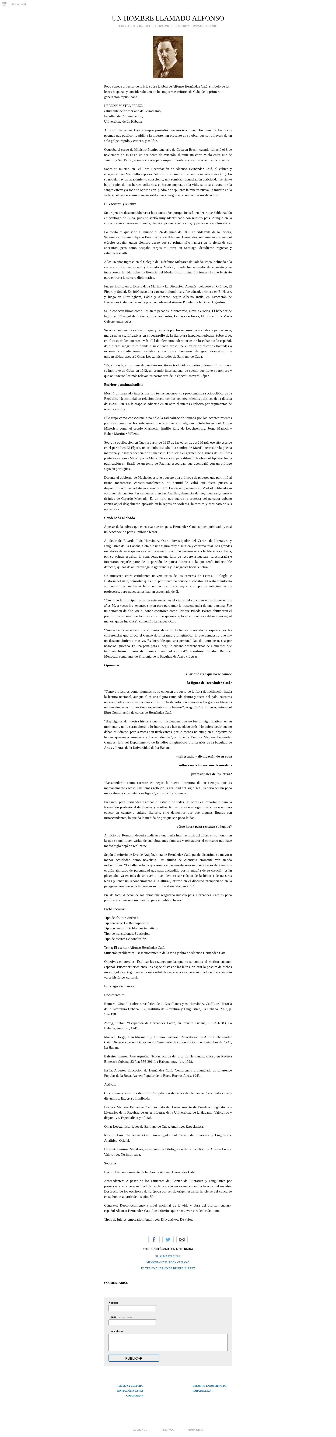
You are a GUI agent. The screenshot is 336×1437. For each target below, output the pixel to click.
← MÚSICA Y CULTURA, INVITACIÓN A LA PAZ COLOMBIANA (129, 1391)
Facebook (154, 1239)
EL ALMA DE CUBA (168, 1256)
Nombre (113, 1302)
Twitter (168, 1239)
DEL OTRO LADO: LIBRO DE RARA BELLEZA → (209, 1388)
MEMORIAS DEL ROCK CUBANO (168, 1262)
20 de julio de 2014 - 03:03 (134, 26)
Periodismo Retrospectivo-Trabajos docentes (185, 26)
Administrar (196, 1429)
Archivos (168, 1429)
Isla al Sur (19, 4)
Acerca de (140, 1429)
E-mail (121, 1316)
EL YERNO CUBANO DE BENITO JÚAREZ (168, 1268)
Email (182, 1239)
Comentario (115, 1331)
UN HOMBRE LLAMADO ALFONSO (168, 18)
